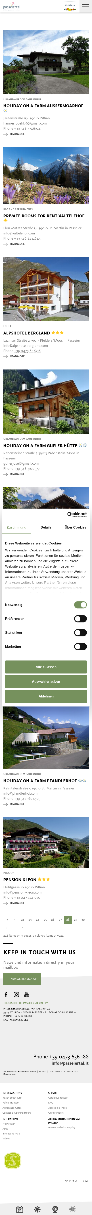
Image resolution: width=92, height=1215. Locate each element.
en (79, 1181)
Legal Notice (55, 1072)
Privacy (42, 1072)
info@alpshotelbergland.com (25, 346)
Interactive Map (11, 1133)
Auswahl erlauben (46, 681)
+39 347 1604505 (27, 799)
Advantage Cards (11, 1108)
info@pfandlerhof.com (20, 793)
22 (22, 920)
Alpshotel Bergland (27, 332)
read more (17, 134)
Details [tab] (46, 527)
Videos (6, 1138)
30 (83, 920)
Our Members (56, 1113)
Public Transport (11, 1102)
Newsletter (8, 1124)
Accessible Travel (57, 1108)
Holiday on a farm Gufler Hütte (40, 445)
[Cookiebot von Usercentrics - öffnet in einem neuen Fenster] (67, 515)
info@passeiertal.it (70, 1063)
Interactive (10, 1119)
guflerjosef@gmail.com (21, 463)
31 (7, 927)
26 (52, 920)
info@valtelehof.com (19, 233)
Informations (12, 1093)
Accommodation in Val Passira (64, 1121)
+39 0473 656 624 (18, 1020)
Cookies (68, 1072)
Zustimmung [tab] (17, 527)
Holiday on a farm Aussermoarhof (43, 106)
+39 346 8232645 (27, 238)
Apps (5, 1129)
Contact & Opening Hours (16, 1113)
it (73, 1181)
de (66, 1181)
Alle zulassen (46, 667)
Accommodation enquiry (61, 1127)
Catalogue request (58, 1098)
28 (68, 920)
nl (87, 1181)
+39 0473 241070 (27, 898)
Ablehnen (46, 696)
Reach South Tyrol (12, 1098)
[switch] (80, 618)
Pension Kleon (20, 879)
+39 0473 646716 (27, 351)
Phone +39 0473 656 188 (61, 1057)
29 (75, 920)
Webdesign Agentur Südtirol (8, 1182)
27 (60, 920)
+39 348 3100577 (27, 469)
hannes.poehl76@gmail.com (25, 123)
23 (30, 920)
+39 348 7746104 (27, 129)
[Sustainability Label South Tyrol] (12, 1161)
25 (45, 920)
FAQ (50, 1102)
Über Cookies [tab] (75, 527)
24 (37, 920)
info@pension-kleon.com (22, 892)
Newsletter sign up (23, 979)
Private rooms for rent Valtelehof (43, 216)
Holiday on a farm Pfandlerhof (40, 780)
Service (53, 1093)
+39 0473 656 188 (22, 1016)
